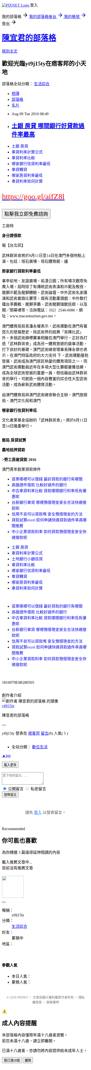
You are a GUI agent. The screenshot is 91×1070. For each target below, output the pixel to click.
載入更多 (10, 765)
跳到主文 (9, 51)
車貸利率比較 (23, 158)
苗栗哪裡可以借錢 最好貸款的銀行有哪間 (47, 479)
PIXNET (22, 997)
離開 (28, 1060)
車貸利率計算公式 (27, 152)
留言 (45, 733)
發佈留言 (10, 795)
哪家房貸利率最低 (27, 175)
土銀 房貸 (20, 146)
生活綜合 (42, 84)
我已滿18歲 (12, 1060)
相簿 (15, 94)
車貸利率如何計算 (27, 181)
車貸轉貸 (19, 170)
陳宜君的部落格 (29, 37)
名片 (15, 105)
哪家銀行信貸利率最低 (31, 164)
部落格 (17, 99)
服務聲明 (52, 1002)
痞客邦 (34, 733)
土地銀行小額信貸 (27, 559)
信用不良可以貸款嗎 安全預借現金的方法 (47, 514)
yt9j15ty (8, 706)
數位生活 (40, 747)
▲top (6, 755)
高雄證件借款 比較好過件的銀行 (39, 485)
